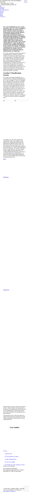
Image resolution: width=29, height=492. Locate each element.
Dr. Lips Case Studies (10, 462)
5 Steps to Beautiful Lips (10, 459)
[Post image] (14, 441)
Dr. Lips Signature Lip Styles (11, 456)
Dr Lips (5, 451)
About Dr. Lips (8, 453)
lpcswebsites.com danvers (9, 491)
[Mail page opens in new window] (11, 485)
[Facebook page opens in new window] (11, 482)
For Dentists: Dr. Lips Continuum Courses (15, 464)
